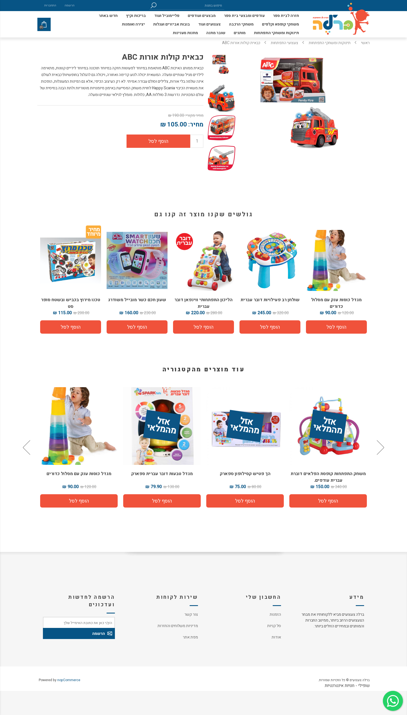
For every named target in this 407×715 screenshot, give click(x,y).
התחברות (50, 5)
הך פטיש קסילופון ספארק (258, 473)
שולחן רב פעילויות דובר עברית (270, 299)
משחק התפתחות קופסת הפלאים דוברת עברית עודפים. (341, 477)
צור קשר (191, 614)
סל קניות (274, 626)
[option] (341, 447)
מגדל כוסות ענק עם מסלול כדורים (336, 303)
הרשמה (69, 5)
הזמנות (275, 614)
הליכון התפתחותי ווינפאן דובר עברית (203, 303)
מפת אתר (190, 637)
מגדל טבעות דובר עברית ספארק (176, 473)
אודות (276, 637)
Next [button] (27, 447)
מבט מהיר (92, 424)
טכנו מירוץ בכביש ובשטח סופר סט (70, 303)
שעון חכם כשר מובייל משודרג (137, 299)
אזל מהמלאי (341, 426)
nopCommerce (68, 680)
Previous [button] (380, 447)
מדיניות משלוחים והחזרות (178, 626)
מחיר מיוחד (93, 232)
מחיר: (196, 124)
